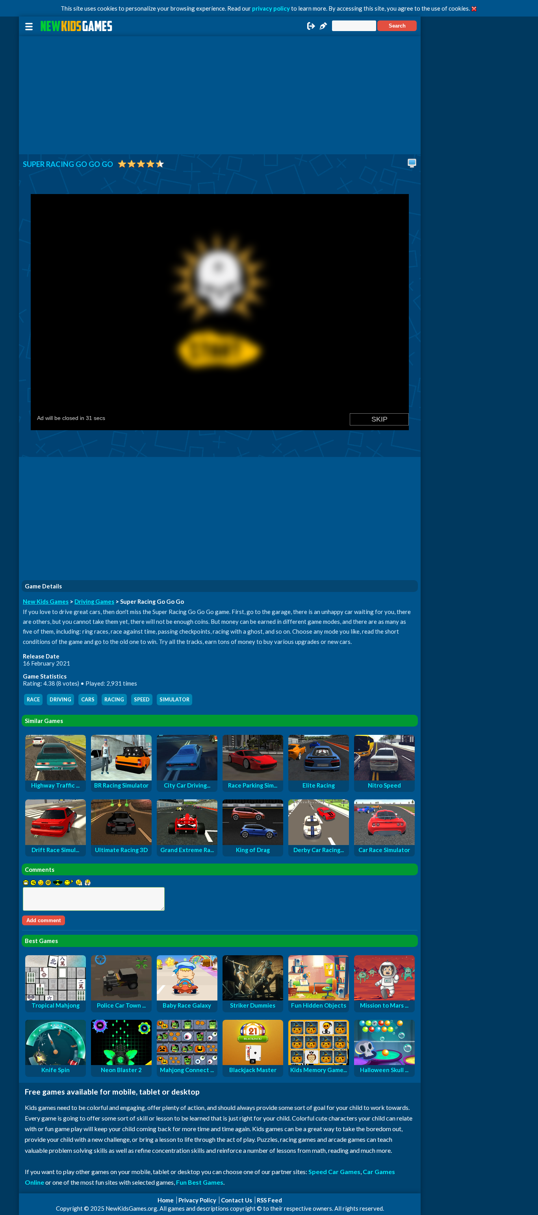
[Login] (311, 28)
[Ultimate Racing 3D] (121, 842)
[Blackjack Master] (253, 1062)
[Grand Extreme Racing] (187, 842)
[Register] (323, 28)
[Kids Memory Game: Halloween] (318, 1062)
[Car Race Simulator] (384, 842)
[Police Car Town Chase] (121, 998)
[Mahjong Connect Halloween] (187, 1062)
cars (88, 700)
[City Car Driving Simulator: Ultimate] (187, 778)
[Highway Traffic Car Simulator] (55, 778)
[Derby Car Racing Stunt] (318, 842)
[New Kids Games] (78, 26)
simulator (174, 700)
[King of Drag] (253, 842)
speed (142, 700)
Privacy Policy (197, 1200)
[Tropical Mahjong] (55, 998)
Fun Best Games (199, 1182)
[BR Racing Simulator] (121, 778)
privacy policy (271, 8)
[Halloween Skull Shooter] (384, 1062)
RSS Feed (269, 1200)
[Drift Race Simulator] (55, 842)
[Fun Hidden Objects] (318, 998)
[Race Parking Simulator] (253, 778)
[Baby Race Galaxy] (187, 998)
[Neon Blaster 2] (121, 1062)
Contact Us (236, 1200)
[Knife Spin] (55, 1062)
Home (166, 1200)
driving (60, 700)
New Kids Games (46, 601)
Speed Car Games (334, 1171)
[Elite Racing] (318, 778)
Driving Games (94, 601)
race (33, 700)
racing (114, 700)
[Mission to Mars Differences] (384, 998)
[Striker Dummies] (253, 998)
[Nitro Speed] (384, 778)
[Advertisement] (220, 95)
